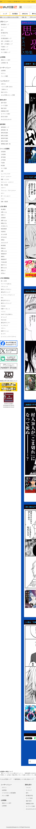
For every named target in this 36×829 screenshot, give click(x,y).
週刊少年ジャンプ (5, 292)
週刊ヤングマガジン (6, 289)
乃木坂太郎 (4, 262)
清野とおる (4, 251)
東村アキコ (4, 265)
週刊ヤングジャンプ (6, 303)
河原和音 (3, 231)
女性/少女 (25, 13)
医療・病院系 (4, 201)
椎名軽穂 (3, 245)
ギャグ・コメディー (6, 176)
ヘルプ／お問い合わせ (6, 86)
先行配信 (15, 13)
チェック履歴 (4, 76)
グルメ (2, 199)
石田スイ (3, 215)
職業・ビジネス (5, 179)
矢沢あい (3, 273)
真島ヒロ (3, 270)
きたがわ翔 (4, 234)
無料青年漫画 (4, 138)
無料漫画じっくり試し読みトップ (24, 779)
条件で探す (4, 102)
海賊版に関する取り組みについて (8, 380)
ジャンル (3, 35)
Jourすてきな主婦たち (6, 314)
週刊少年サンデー (5, 322)
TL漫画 (3, 162)
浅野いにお (4, 212)
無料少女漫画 (4, 135)
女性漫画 (3, 151)
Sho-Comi (3, 320)
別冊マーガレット (5, 308)
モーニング (4, 317)
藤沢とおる (4, 267)
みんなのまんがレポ (6, 119)
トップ (5, 13)
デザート (3, 328)
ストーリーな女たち (6, 283)
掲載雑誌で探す (5, 111)
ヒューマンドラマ (5, 174)
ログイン (3, 73)
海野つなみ (4, 220)
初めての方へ (4, 92)
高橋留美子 (4, 259)
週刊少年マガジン (5, 300)
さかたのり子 (4, 242)
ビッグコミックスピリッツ (8, 295)
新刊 (2, 30)
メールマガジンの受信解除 (9, 793)
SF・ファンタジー (5, 196)
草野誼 (2, 240)
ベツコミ (3, 311)
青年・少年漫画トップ (6, 44)
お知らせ (3, 84)
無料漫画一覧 (4, 130)
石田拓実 (3, 217)
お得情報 (4, 805)
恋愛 (2, 171)
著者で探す (4, 108)
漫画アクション (5, 331)
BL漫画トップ (4, 49)
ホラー (2, 193)
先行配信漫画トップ (6, 38)
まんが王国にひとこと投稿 (8, 95)
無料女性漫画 (4, 132)
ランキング (4, 27)
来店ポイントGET (5, 60)
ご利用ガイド (4, 89)
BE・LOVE (4, 281)
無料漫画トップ (5, 24)
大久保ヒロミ (4, 226)
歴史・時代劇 (4, 185)
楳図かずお (4, 223)
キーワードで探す (5, 114)
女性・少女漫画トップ (6, 41)
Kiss (2, 297)
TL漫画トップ (4, 46)
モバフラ (3, 333)
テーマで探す (4, 105)
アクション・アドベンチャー (8, 190)
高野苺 (2, 256)
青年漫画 (3, 157)
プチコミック (4, 286)
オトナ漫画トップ (5, 52)
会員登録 (3, 70)
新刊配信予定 (4, 33)
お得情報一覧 (4, 63)
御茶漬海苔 (4, 228)
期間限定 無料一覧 (5, 144)
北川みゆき (4, 237)
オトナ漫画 (4, 168)
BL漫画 (3, 165)
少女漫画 (3, 154)
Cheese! (3, 306)
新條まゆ (3, 248)
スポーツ (3, 187)
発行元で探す (4, 116)
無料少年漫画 (4, 141)
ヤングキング (4, 325)
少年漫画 (3, 160)
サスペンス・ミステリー (7, 182)
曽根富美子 (4, 253)
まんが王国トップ (6, 779)
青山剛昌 (3, 209)
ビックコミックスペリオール (8, 336)
